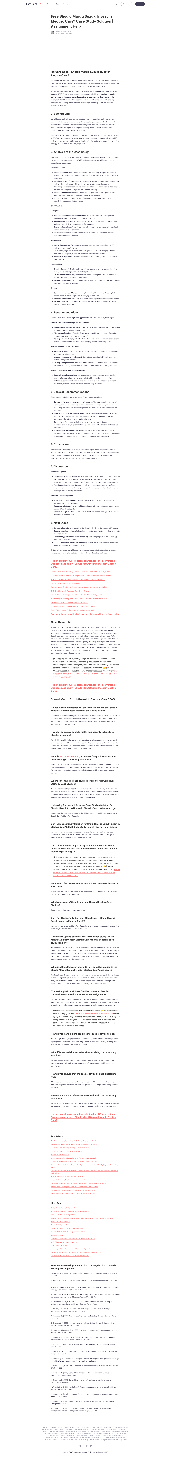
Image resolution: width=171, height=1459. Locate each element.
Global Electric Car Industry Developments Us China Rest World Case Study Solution (82, 576)
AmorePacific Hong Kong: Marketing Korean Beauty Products (70, 1211)
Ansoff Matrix (94, 1440)
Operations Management (120, 1431)
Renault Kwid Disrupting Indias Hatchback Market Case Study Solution (77, 595)
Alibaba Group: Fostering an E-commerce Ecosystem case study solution (74, 1187)
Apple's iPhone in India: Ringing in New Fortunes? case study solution (73, 1190)
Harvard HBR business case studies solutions (94, 1014)
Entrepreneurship (123, 1429)
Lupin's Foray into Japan (59, 1245)
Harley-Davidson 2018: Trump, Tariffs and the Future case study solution (74, 1144)
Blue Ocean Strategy (81, 1440)
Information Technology (51, 1433)
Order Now (126, 4)
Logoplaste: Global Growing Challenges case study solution (70, 1148)
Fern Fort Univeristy (70, 756)
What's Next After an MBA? (59, 1225)
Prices (65, 4)
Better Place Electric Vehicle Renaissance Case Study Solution (74, 610)
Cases (58, 4)
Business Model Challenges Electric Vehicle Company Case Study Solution (79, 587)
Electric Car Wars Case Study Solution (65, 583)
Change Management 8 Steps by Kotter (113, 1440)
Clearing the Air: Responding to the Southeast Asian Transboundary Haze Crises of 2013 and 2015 (82, 1218)
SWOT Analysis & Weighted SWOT (104, 1433)
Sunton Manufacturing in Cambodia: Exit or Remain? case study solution (74, 1158)
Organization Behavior (81, 1429)
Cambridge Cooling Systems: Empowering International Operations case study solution (79, 1183)
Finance (45, 1431)
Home (42, 4)
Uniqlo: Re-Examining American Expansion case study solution (71, 1180)
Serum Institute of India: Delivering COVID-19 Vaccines (68, 1232)
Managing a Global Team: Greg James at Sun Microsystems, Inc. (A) (73, 1238)
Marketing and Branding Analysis (112, 1435)
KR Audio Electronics (57, 1235)
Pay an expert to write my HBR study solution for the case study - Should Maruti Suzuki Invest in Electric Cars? (86, 872)
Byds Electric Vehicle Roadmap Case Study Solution (70, 591)
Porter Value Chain (52, 1437)
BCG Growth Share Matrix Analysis (114, 1437)
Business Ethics (111, 1429)
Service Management (68, 1433)
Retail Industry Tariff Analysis (69, 1437)
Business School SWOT (67, 1435)
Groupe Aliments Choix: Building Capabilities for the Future (70, 1255)
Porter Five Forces (82, 1435)
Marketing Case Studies (49, 1429)
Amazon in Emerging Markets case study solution (67, 1176)
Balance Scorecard (66, 1440)
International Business (84, 1433)
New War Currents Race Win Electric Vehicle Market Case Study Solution (78, 579)
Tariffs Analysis (53, 1435)
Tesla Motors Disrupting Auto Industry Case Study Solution (73, 606)
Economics (68, 1429)
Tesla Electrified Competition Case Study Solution (69, 602)
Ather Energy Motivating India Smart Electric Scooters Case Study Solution (79, 599)
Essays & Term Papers (83, 1427)
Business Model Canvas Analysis (90, 1437)
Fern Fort (31, 3)
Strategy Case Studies (120, 1427)
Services (50, 4)
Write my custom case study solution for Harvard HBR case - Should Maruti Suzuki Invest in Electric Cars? (86, 674)
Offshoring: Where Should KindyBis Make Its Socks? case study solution (74, 1161)
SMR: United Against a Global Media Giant (64, 1242)
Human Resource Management (76, 1431)
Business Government (97, 1429)
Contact (140, 4)
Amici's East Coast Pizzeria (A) (60, 1221)
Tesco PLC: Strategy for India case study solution (67, 1151)
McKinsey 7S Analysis (51, 1440)
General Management (57, 1431)
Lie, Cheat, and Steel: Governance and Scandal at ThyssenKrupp (72, 1249)
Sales (61, 1429)
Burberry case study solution (60, 1154)
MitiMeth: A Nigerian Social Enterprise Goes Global (67, 1228)
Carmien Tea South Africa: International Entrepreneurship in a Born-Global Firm (76, 1252)
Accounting (107, 1427)
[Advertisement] (85, 52)
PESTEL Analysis (122, 1433)
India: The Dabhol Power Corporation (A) (64, 1215)
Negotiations (106, 1431)
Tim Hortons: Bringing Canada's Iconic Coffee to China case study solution (75, 1141)
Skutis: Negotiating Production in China (63, 1208)
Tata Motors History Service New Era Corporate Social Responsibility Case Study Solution (85, 614)
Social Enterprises (94, 1431)
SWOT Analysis (97, 1427)
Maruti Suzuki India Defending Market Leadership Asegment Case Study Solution (81, 572)
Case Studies (69, 1427)
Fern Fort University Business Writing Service (83, 1452)
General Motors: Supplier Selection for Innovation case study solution (73, 1193)
